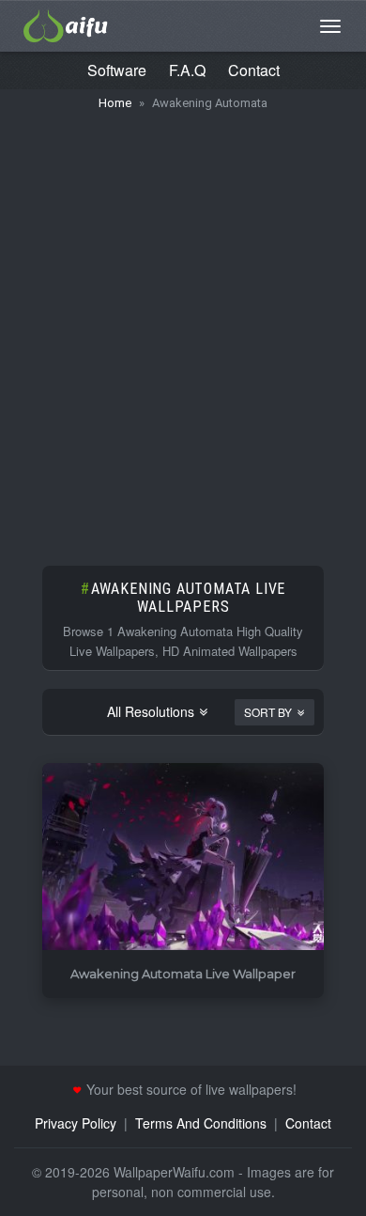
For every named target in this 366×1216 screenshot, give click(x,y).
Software (116, 70)
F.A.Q (187, 70)
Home (115, 103)
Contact (254, 70)
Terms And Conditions (201, 1123)
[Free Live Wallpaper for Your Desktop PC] (65, 23)
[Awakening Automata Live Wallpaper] (183, 857)
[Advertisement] (183, 329)
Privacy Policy (75, 1123)
